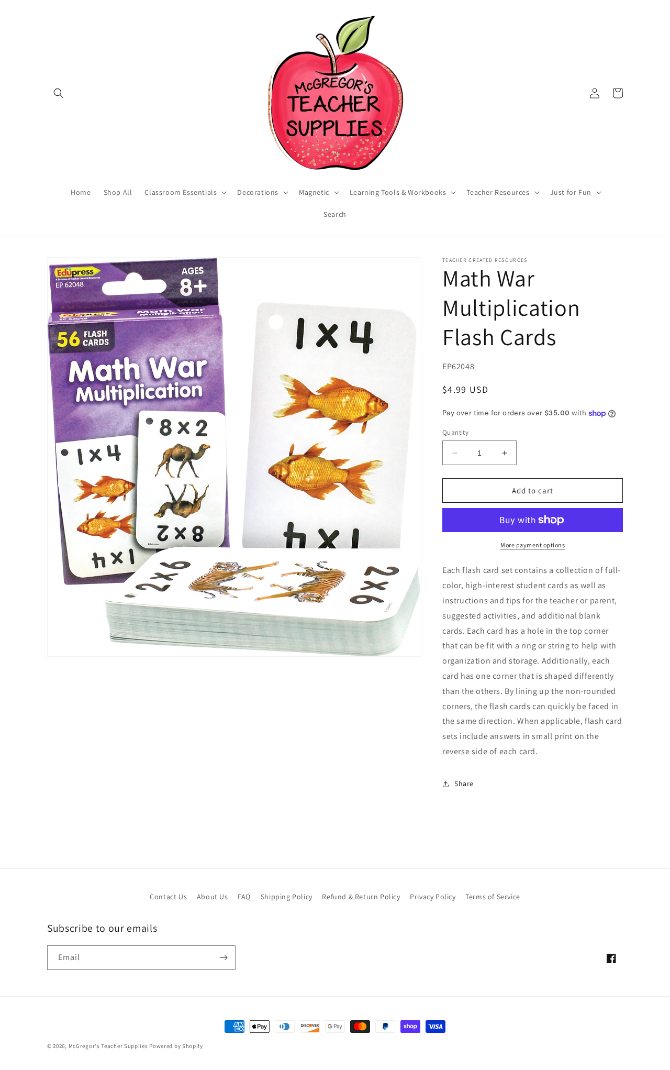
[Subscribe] (223, 957)
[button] (58, 93)
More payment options (532, 545)
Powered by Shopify (176, 1046)
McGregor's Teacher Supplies (108, 1046)
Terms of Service (492, 896)
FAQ (244, 896)
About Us (212, 896)
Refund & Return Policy (361, 896)
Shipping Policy (286, 896)
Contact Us (168, 896)
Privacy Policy (432, 896)
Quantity (455, 432)
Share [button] (464, 783)
